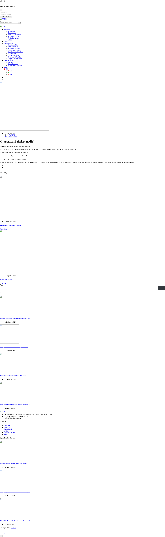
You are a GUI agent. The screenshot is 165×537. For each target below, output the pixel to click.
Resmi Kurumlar (13, 46)
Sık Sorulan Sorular (13, 55)
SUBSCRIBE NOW (6, 16)
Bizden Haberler (13, 64)
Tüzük (10, 40)
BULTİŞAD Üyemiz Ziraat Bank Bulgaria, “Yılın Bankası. (13, 375)
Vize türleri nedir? (6, 279)
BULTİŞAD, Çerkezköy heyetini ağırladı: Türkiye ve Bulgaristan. (15, 318)
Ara (1, 285)
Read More (3, 229)
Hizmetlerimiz (12, 33)
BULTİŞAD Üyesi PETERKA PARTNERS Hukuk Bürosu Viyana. (15, 492)
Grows (13, 528)
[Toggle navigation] (1, 21)
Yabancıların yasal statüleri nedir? (11, 225)
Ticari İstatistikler (13, 45)
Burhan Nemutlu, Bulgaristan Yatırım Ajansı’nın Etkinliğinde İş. (15, 404)
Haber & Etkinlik (9, 60)
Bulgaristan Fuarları (14, 48)
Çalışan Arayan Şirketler (15, 58)
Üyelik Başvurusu (13, 38)
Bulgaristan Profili (13, 36)
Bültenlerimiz (12, 53)
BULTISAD (11, 135)
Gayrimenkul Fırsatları (14, 57)
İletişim (6, 67)
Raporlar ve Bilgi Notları (15, 52)
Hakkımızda (11, 31)
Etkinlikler (11, 62)
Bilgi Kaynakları (9, 43)
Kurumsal (7, 29)
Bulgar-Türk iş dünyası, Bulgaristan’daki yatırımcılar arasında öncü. (16, 520)
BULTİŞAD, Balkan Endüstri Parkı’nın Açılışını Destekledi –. (14, 347)
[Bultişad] (3, 19)
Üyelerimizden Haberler (15, 65)
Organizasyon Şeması (14, 34)
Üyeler (6, 41)
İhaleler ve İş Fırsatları (14, 50)
